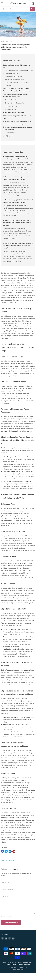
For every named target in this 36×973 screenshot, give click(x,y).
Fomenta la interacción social (14, 80)
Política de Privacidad (9, 962)
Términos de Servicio (24, 965)
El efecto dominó (10, 133)
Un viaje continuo (9, 136)
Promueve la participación (13, 76)
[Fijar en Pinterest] (13, 851)
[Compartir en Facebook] (2, 851)
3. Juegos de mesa (11, 106)
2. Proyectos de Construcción (14, 103)
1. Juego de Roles (11, 100)
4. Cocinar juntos (10, 109)
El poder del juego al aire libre (13, 113)
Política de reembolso (24, 962)
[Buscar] (32, 9)
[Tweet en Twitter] (6, 851)
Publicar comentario (11, 923)
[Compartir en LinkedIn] (10, 851)
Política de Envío (11, 965)
